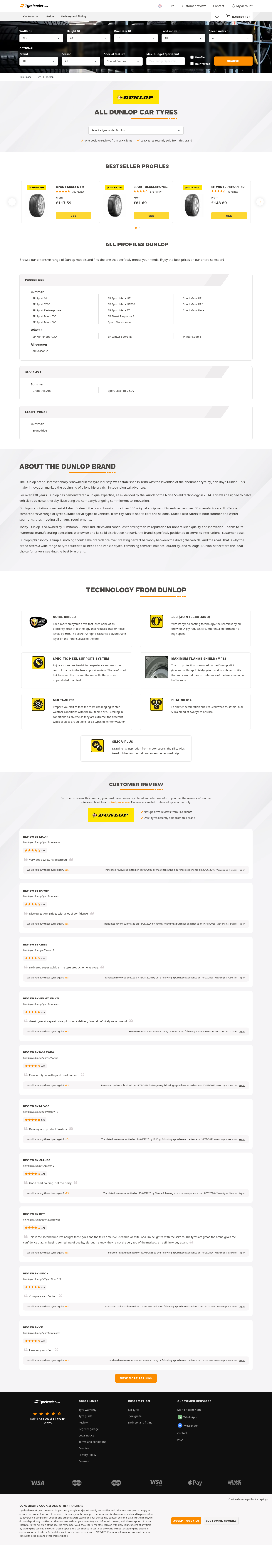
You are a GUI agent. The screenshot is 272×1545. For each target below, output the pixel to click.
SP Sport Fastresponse (47, 310)
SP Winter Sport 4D (120, 336)
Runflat (200, 57)
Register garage (89, 1429)
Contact (218, 6)
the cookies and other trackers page (48, 1535)
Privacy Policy (87, 1454)
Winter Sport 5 (192, 336)
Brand (23, 54)
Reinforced (202, 64)
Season (66, 54)
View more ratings (136, 1378)
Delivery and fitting (73, 16)
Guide (50, 16)
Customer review (194, 6)
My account (244, 6)
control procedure (118, 802)
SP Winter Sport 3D (45, 336)
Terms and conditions (92, 1442)
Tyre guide (85, 1416)
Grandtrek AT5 (42, 390)
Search (233, 61)
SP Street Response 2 (121, 316)
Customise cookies (221, 1520)
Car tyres (133, 1409)
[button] (226, 870)
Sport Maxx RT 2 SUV (121, 390)
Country (84, 1448)
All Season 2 (40, 351)
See (73, 215)
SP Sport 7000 (41, 304)
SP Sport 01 (40, 298)
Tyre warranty (87, 1409)
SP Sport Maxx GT (119, 298)
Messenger (191, 1425)
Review (83, 1422)
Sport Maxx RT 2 (193, 304)
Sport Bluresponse (119, 322)
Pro (171, 6)
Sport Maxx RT (192, 298)
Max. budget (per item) (162, 54)
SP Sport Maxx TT (119, 310)
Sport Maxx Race (193, 310)
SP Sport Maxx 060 (44, 322)
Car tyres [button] (29, 16)
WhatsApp (190, 1417)
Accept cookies (186, 1520)
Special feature (114, 54)
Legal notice (86, 1435)
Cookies (84, 1461)
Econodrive (40, 430)
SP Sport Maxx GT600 (121, 304)
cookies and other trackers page (53, 1528)
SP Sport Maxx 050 (44, 316)
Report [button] (242, 870)
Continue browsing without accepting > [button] (248, 1499)
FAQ (180, 1439)
